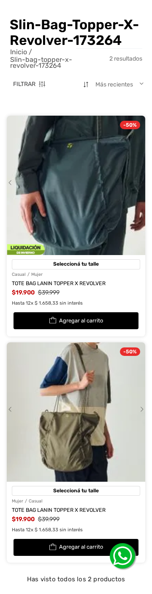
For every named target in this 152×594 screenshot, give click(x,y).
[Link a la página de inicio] (21, 52)
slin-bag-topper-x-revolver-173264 (41, 62)
